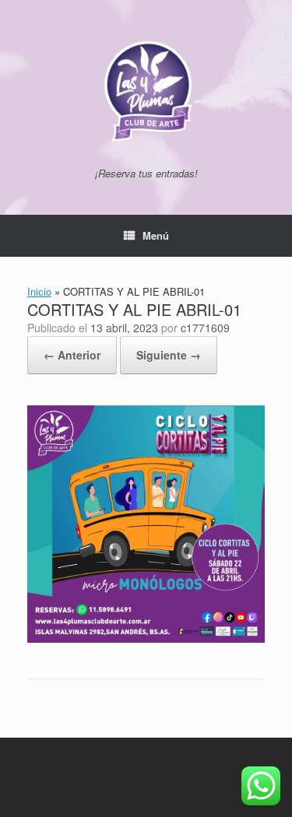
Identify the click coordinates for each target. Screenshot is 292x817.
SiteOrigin (164, 786)
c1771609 (205, 327)
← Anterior (72, 355)
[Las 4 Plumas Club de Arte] (146, 89)
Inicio (39, 291)
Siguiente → (168, 355)
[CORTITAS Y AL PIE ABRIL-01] (146, 638)
